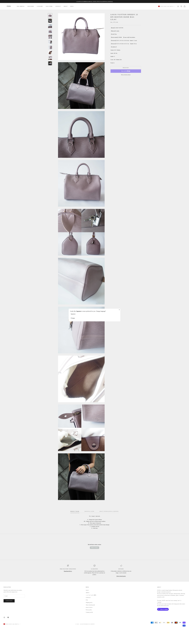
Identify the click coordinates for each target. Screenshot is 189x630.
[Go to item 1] (50, 15)
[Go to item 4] (50, 31)
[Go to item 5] (50, 37)
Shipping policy (89, 602)
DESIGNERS (31, 6)
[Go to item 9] (50, 58)
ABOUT (66, 6)
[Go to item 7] (50, 47)
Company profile (89, 612)
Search (87, 590)
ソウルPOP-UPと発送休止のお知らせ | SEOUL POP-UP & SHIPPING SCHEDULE (94, 1)
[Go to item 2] (50, 21)
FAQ (87, 600)
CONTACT (58, 6)
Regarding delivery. (68, 571)
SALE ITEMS (49, 6)
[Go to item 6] (50, 42)
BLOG (72, 6)
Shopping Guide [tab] (89, 511)
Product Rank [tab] (74, 511)
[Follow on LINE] (8, 617)
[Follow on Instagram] (4, 617)
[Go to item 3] (50, 26)
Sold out (126, 67)
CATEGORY (40, 6)
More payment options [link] (125, 74)
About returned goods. (121, 576)
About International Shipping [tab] (109, 511)
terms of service (89, 607)
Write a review (94, 547)
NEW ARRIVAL (21, 6)
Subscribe (9, 600)
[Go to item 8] (50, 53)
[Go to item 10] (50, 63)
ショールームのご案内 (91, 595)
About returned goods (90, 605)
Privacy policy (89, 609)
